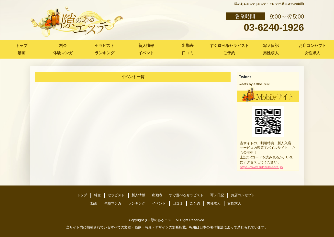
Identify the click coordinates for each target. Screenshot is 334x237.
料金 (63, 45)
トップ (21, 45)
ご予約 (229, 53)
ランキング (104, 53)
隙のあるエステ (163, 220)
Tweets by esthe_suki (253, 84)
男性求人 (271, 53)
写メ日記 (271, 45)
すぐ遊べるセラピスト (229, 45)
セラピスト (104, 45)
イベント (146, 53)
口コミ (188, 53)
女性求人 (312, 53)
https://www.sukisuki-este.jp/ (261, 167)
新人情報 (146, 45)
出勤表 (188, 45)
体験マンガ (63, 53)
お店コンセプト (312, 45)
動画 (21, 53)
